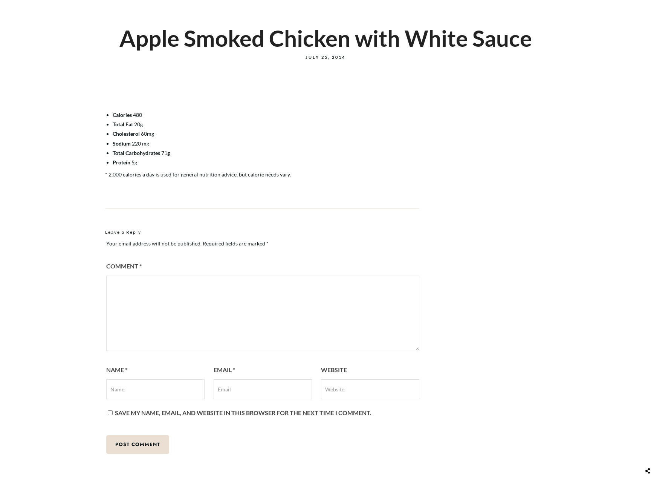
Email (224, 369)
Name (116, 369)
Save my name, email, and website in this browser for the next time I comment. (243, 412)
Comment (124, 266)
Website (334, 369)
